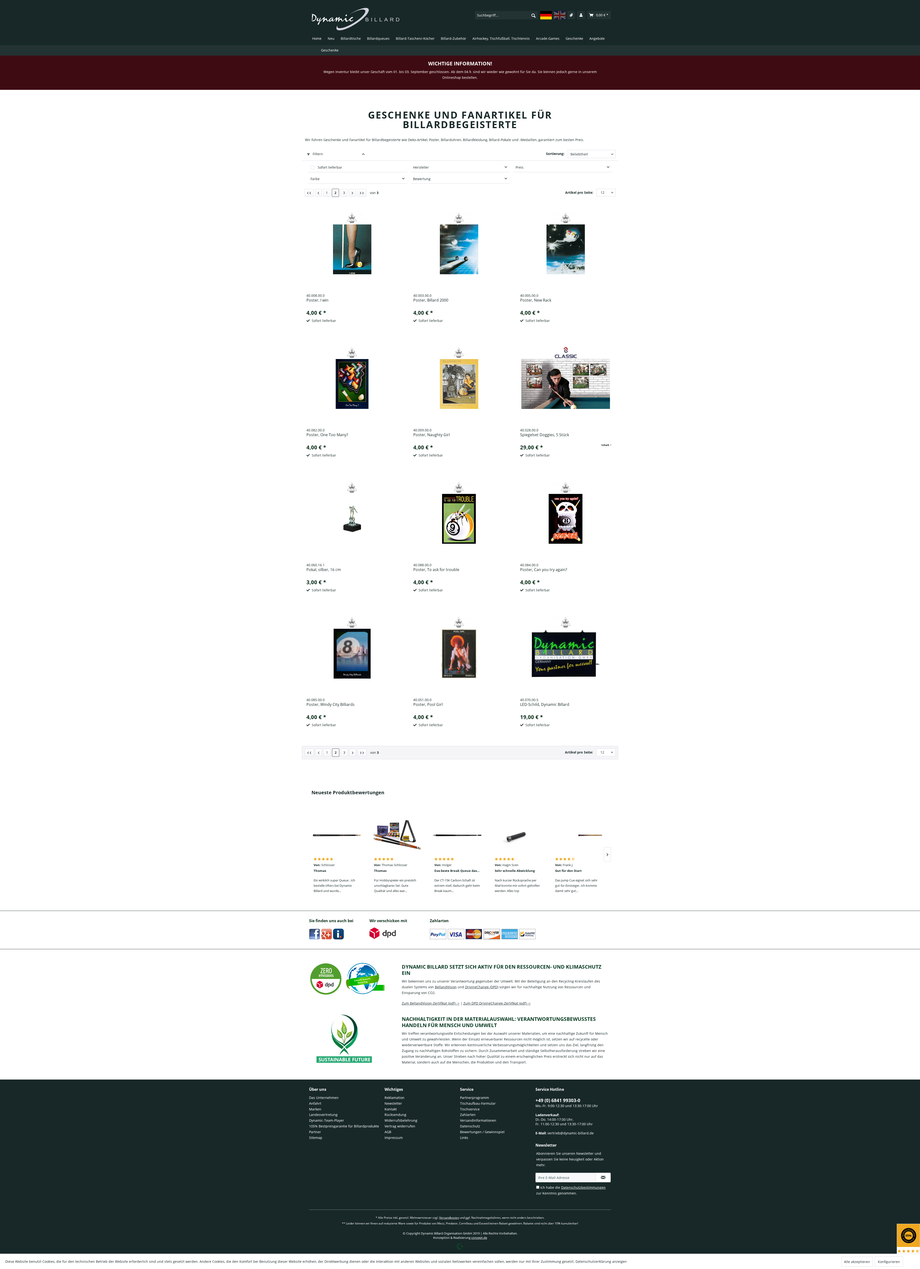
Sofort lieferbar (330, 167)
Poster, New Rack (535, 300)
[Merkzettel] (571, 15)
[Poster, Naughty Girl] (458, 384)
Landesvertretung (323, 1114)
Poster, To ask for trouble (436, 569)
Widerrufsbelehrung (401, 1120)
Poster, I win (317, 300)
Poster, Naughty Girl (431, 434)
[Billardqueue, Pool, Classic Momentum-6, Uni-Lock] (337, 835)
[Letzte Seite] (361, 193)
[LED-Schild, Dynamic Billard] (565, 654)
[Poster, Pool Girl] (458, 654)
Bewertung (422, 179)
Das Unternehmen (324, 1097)
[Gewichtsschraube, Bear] (518, 835)
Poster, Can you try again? (543, 569)
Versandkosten (449, 1218)
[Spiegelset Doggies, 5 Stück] (565, 384)
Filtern (317, 154)
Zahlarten (468, 1114)
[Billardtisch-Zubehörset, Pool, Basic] (397, 835)
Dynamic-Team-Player (326, 1120)
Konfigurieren (889, 1261)
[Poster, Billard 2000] (458, 249)
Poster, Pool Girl (428, 704)
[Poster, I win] (352, 249)
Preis (519, 167)
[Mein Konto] (581, 15)
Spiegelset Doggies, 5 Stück (544, 434)
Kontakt (391, 1109)
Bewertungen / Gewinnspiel (482, 1132)
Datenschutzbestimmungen (583, 1187)
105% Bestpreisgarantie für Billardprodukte (344, 1126)
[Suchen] (533, 15)
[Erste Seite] (309, 193)
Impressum (394, 1137)
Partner (315, 1132)
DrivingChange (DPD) (481, 987)
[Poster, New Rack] (565, 249)
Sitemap (315, 1137)
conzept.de (479, 1237)
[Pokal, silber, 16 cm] (352, 519)
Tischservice (470, 1109)
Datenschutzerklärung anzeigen (601, 1261)
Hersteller (421, 167)
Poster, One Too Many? (327, 434)
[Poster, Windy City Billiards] (352, 654)
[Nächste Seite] (352, 193)
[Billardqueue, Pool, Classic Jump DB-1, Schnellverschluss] (578, 835)
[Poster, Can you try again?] (565, 519)
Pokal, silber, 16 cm (323, 569)
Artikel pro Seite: (579, 192)
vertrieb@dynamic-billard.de (570, 1133)
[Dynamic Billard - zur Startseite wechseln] (355, 19)
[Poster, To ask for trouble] (458, 519)
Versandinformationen (478, 1120)
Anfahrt (315, 1103)
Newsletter (393, 1103)
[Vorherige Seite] (318, 193)
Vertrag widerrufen (400, 1126)
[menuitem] (506, 15)
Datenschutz (470, 1126)
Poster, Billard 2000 (430, 300)
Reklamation (394, 1097)
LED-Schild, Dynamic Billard (544, 704)
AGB (388, 1132)
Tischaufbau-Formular (478, 1103)
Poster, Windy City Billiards (330, 704)
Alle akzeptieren (857, 1261)
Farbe (315, 179)
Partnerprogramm (474, 1097)
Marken (315, 1109)
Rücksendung (395, 1114)
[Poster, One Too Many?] (352, 384)
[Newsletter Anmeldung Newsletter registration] (603, 1177)
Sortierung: (555, 153)
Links (464, 1137)
